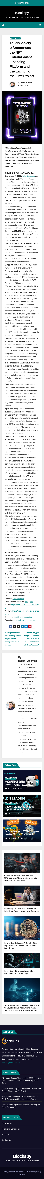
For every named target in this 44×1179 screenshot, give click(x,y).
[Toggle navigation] (40, 25)
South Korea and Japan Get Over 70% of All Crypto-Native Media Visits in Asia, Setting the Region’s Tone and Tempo (21, 1007)
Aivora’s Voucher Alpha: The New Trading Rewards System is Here (21, 784)
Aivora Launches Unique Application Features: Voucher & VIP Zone (19, 809)
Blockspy (22, 13)
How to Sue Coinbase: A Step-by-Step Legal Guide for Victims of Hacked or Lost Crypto (20, 945)
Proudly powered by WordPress (13, 1172)
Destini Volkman (26, 82)
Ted (21, 788)
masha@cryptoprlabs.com (24, 620)
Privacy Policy (7, 1123)
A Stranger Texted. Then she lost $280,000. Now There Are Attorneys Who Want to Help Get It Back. (21, 878)
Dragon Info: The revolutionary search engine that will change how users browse (13, 639)
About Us (5, 1134)
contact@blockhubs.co (11, 1063)
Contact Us (6, 1140)
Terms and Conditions (11, 1129)
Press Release (15, 38)
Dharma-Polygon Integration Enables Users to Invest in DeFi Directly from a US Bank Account (31, 639)
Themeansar (22, 1174)
